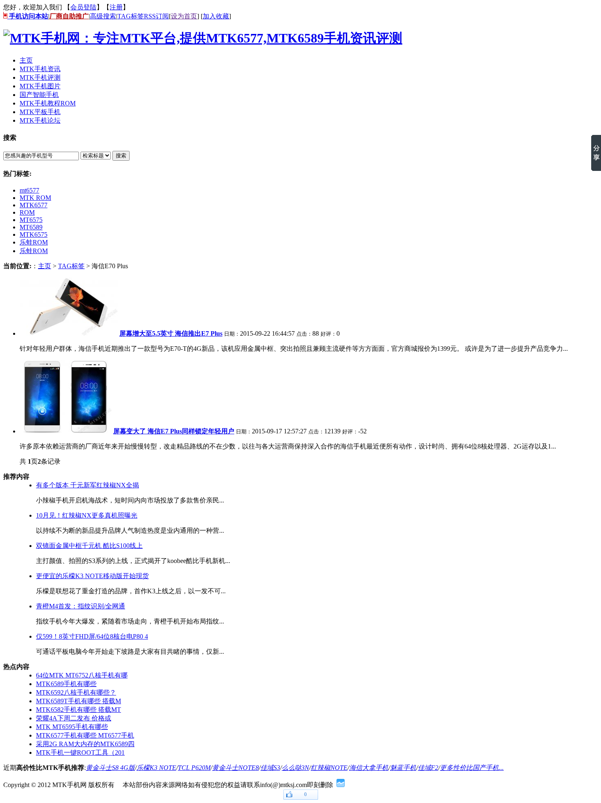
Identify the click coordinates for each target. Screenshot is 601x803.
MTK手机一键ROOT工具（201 (80, 752)
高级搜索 (103, 16)
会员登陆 (83, 7)
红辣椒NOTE (329, 767)
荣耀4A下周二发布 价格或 (73, 718)
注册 (116, 7)
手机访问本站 (27, 16)
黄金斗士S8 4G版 (110, 767)
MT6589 (31, 227)
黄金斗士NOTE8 (235, 767)
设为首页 (184, 16)
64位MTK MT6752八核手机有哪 (82, 675)
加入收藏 (216, 16)
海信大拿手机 (368, 767)
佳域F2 (428, 767)
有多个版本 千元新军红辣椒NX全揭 (87, 485)
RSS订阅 (156, 16)
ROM (27, 212)
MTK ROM (35, 197)
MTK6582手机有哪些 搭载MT (78, 709)
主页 (44, 265)
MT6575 (31, 219)
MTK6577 (33, 205)
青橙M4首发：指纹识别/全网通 (80, 606)
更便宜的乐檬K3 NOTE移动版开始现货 (92, 575)
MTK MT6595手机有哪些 (72, 726)
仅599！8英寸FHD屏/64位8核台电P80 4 (92, 636)
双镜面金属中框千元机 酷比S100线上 (89, 545)
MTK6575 (33, 234)
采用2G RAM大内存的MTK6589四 (85, 743)
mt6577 (29, 190)
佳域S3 (270, 767)
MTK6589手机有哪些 (66, 683)
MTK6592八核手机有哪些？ (76, 692)
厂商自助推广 (69, 16)
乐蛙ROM (34, 242)
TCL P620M (194, 767)
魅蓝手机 (403, 767)
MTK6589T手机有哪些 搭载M (78, 701)
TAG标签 (130, 16)
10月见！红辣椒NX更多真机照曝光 (86, 515)
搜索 (121, 156)
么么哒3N (295, 767)
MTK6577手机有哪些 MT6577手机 (85, 735)
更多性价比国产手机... (472, 767)
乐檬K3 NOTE (156, 767)
